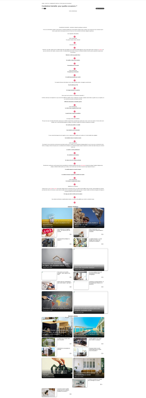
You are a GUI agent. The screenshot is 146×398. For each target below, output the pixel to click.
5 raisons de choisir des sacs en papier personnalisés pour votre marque (55, 373)
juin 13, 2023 (80, 376)
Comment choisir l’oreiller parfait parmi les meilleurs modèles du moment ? (63, 390)
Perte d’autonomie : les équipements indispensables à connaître (96, 230)
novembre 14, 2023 (51, 376)
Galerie (73, 36)
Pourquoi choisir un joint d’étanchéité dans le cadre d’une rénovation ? (95, 349)
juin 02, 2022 (81, 312)
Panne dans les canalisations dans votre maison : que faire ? (64, 282)
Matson (97, 8)
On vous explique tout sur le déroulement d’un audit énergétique (95, 273)
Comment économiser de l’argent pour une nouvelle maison (87, 266)
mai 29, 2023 (82, 226)
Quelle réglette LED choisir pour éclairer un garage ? (95, 339)
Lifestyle (47, 3)
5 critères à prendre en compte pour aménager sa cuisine (95, 380)
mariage (100, 49)
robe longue (83, 165)
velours (55, 188)
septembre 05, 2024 (82, 336)
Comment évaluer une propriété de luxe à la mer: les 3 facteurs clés (87, 333)
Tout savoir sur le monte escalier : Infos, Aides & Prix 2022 (63, 273)
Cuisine (44, 336)
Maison (75, 336)
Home (43, 3)
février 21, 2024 (49, 226)
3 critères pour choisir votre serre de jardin (63, 339)
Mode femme (77, 226)
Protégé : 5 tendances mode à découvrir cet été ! (86, 224)
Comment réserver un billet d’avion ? (57, 308)
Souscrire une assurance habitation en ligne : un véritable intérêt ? (56, 264)
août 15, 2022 (81, 269)
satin (51, 188)
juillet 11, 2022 (49, 310)
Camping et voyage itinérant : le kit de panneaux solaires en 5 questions (96, 283)
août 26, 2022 (49, 267)
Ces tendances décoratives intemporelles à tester (84, 374)
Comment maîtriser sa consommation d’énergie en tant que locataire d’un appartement (57, 223)
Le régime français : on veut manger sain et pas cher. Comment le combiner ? (95, 240)
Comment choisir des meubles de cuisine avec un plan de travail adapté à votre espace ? (55, 332)
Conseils (76, 269)
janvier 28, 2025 (49, 336)
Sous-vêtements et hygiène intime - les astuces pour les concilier (63, 230)
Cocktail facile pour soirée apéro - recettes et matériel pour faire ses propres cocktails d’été (87, 308)
